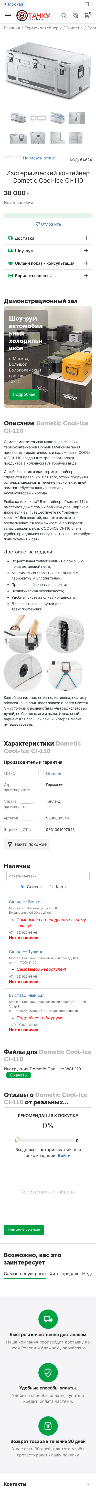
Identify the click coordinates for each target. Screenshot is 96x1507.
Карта (61, 886)
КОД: (74, 159)
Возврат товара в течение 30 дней (48, 1441)
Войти (64, 1155)
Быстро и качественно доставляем (48, 1334)
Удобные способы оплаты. (48, 1387)
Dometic (54, 773)
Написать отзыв (39, 158)
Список (34, 886)
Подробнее (24, 394)
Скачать (18, 1074)
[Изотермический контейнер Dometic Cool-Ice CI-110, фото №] (48, 70)
